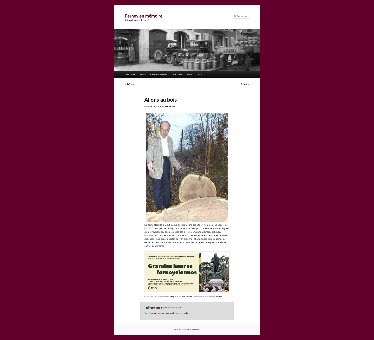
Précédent (130, 84)
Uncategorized (172, 297)
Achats (143, 75)
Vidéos (189, 75)
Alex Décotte (170, 106)
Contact (200, 75)
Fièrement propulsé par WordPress (187, 329)
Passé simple (177, 75)
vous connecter (159, 313)
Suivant (245, 84)
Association (130, 75)
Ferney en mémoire (143, 16)
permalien (218, 297)
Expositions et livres (158, 75)
